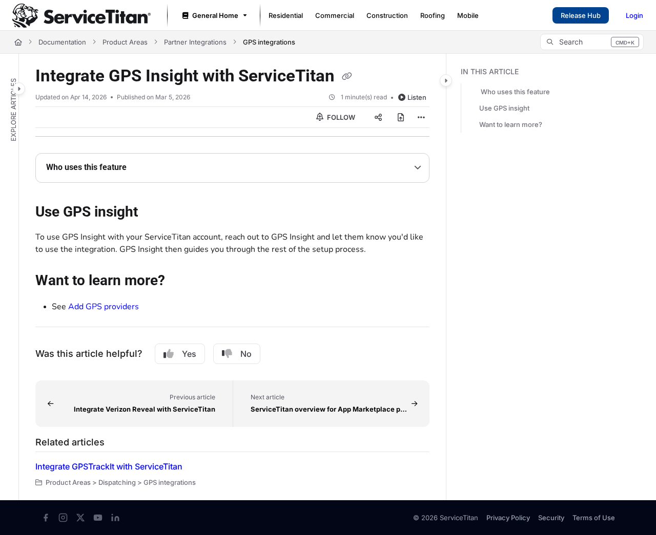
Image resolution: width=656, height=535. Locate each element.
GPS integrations (269, 42)
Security (551, 517)
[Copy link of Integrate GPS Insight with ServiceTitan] (347, 77)
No (246, 354)
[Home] (81, 16)
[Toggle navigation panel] (19, 88)
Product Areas (125, 42)
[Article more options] (421, 117)
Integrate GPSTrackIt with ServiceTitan (108, 466)
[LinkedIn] (115, 517)
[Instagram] (63, 517)
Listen (416, 97)
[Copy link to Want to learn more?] (181, 281)
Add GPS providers (103, 306)
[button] (592, 42)
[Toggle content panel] (446, 80)
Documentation (62, 42)
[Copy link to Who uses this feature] (143, 168)
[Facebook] (45, 517)
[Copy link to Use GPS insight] (154, 213)
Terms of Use (593, 517)
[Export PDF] (401, 117)
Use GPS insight (504, 108)
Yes (189, 354)
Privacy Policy (508, 517)
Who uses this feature (515, 92)
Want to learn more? (510, 124)
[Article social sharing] (378, 117)
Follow (340, 117)
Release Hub (581, 15)
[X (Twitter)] (80, 517)
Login (634, 15)
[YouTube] (97, 517)
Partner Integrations (195, 42)
